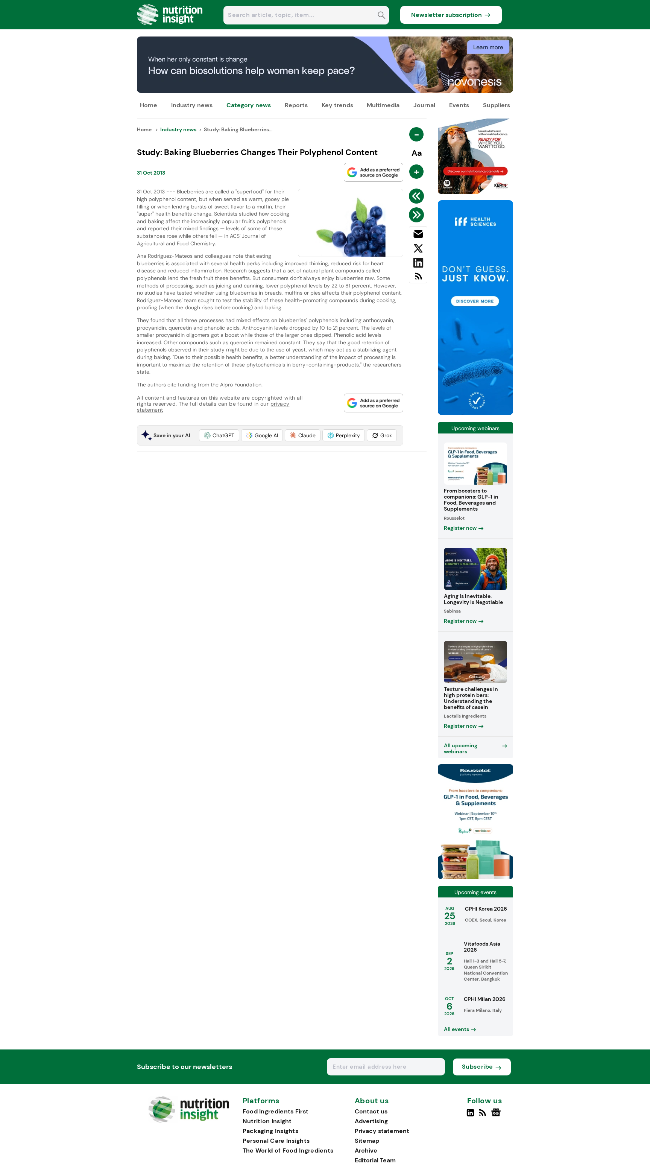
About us (372, 1101)
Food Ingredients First (276, 1111)
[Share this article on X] (418, 250)
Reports (296, 105)
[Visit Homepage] (170, 27)
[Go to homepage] (188, 1120)
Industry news (192, 105)
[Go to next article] (418, 214)
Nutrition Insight (267, 1121)
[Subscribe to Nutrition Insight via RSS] (418, 279)
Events (459, 105)
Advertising (371, 1121)
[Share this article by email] (418, 235)
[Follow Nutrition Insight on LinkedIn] (470, 1116)
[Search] (382, 16)
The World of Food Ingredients (288, 1150)
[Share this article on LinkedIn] (418, 264)
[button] (219, 435)
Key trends (337, 105)
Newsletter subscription (446, 14)
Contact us (371, 1111)
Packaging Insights (270, 1131)
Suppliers (496, 105)
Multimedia (383, 105)
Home (148, 105)
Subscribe (477, 1066)
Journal (424, 105)
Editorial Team (375, 1160)
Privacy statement (382, 1131)
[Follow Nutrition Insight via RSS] (483, 1116)
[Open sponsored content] (325, 90)
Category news (248, 105)
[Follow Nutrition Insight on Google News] (497, 1116)
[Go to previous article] (418, 196)
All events (456, 1029)
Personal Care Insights (276, 1140)
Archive (366, 1150)
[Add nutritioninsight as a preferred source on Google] (373, 172)
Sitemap (367, 1140)
